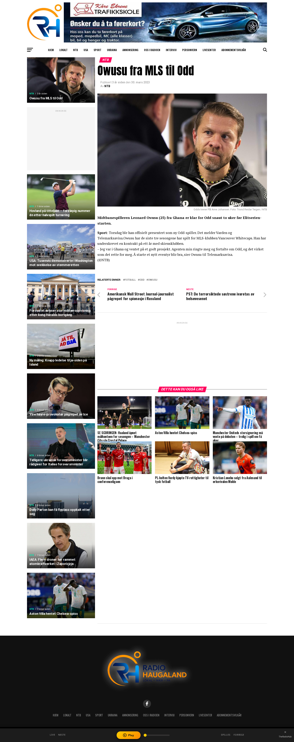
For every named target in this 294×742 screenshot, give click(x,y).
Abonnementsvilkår (233, 50)
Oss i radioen (152, 50)
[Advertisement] (61, 141)
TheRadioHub (285, 736)
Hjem (51, 50)
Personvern (189, 50)
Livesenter (209, 50)
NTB (75, 50)
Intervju (171, 50)
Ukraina (112, 50)
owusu (152, 280)
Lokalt (63, 50)
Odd (141, 280)
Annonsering (130, 50)
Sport (97, 50)
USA (86, 50)
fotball (130, 280)
